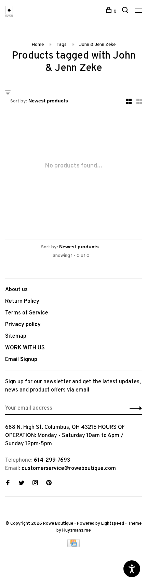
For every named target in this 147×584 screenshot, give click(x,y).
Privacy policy (23, 324)
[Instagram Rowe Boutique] (35, 483)
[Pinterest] (49, 483)
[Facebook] (8, 483)
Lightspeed (112, 523)
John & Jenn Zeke (97, 45)
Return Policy (22, 301)
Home (37, 45)
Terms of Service (26, 313)
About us (16, 289)
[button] (134, 408)
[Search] (126, 11)
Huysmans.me (76, 530)
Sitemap (15, 336)
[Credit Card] (73, 545)
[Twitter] (21, 483)
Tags (61, 45)
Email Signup (21, 359)
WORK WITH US (25, 348)
